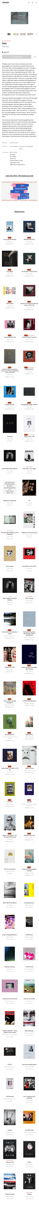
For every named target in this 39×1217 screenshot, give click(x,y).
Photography (14, 146)
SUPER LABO (14, 143)
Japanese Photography (26, 146)
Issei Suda (5, 46)
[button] (37, 34)
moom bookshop (5, 2)
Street (21, 149)
